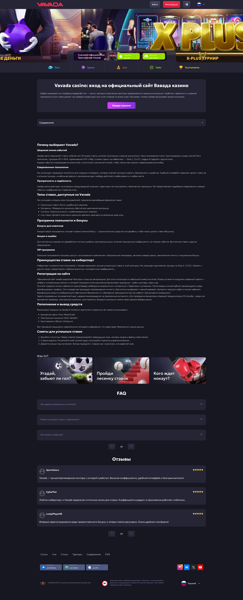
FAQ (107, 554)
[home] (50, 4)
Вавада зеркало (121, 105)
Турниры (77, 554)
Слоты (44, 554)
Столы (64, 554)
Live (54, 554)
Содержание (94, 554)
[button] (240, 36)
